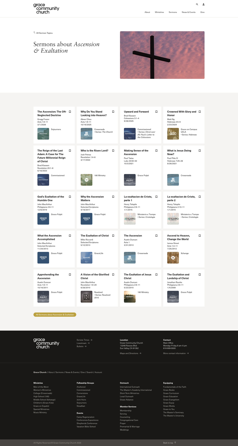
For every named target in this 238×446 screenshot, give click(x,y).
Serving (123, 413)
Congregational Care (129, 420)
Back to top (168, 442)
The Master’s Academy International (136, 390)
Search (90, 372)
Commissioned (83, 390)
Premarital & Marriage (130, 426)
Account (98, 372)
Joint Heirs (81, 399)
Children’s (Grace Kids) (43, 402)
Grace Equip (168, 402)
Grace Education (170, 396)
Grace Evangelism (171, 399)
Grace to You (169, 409)
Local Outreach (126, 396)
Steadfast (81, 406)
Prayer (123, 423)
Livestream (82, 343)
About (51, 372)
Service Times (83, 340)
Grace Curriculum (171, 393)
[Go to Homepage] (46, 9)
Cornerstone (82, 393)
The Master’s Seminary (173, 412)
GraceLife (81, 396)
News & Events (72, 372)
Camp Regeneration (85, 417)
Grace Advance (126, 399)
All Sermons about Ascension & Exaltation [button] (55, 314)
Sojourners (82, 402)
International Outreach (130, 387)
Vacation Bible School (86, 426)
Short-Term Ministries (129, 393)
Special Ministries (41, 409)
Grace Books (169, 390)
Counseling (125, 417)
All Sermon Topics (44, 33)
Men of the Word (40, 387)
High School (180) (41, 396)
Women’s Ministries (42, 390)
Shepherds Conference (87, 423)
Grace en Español (41, 406)
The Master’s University (173, 415)
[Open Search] (197, 4)
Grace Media (169, 406)
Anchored (81, 387)
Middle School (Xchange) (44, 399)
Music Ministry (40, 412)
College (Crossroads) (42, 393)
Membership (125, 410)
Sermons (60, 372)
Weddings (124, 429)
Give (83, 372)
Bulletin (80, 346)
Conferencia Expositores (87, 420)
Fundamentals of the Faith (174, 387)
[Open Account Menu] (203, 4)
